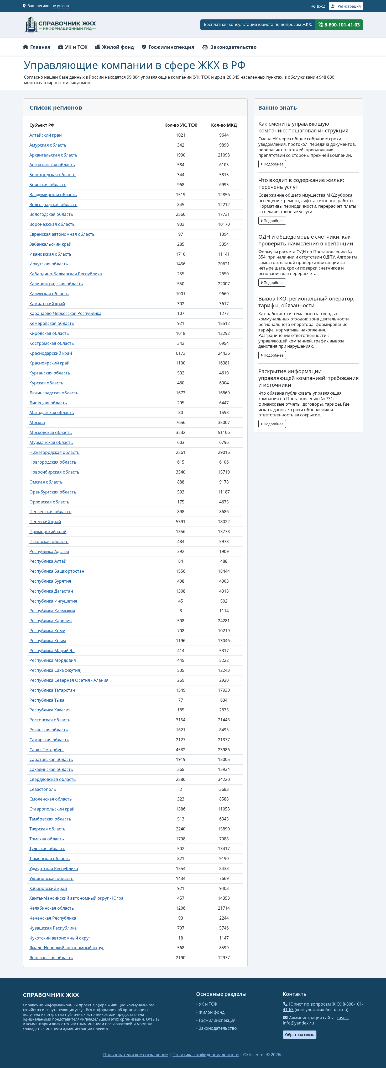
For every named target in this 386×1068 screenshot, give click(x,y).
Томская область (46, 839)
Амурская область (48, 145)
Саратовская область (51, 759)
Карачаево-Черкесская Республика (65, 313)
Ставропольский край (52, 809)
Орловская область (49, 502)
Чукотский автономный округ (59, 938)
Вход (320, 6)
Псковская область (49, 541)
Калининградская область (56, 284)
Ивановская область (50, 254)
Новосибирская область (54, 472)
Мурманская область (51, 442)
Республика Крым (47, 640)
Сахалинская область (51, 769)
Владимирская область (53, 194)
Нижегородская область (54, 452)
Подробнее (273, 164)
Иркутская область (48, 264)
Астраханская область (52, 165)
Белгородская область (52, 175)
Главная (39, 47)
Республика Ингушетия (53, 601)
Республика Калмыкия (52, 611)
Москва (37, 422)
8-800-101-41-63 (341, 25)
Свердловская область (52, 779)
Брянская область (47, 184)
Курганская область (49, 373)
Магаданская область (51, 412)
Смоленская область (50, 799)
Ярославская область (51, 957)
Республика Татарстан (52, 690)
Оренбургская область (52, 492)
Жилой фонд (117, 47)
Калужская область (49, 294)
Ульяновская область (51, 878)
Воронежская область (52, 224)
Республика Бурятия (50, 581)
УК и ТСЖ (75, 47)
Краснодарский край (50, 353)
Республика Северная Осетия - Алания (68, 680)
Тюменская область (49, 858)
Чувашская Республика (53, 928)
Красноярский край (49, 363)
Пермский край (45, 521)
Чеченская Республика (52, 918)
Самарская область (49, 740)
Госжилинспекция (170, 47)
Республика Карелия (50, 621)
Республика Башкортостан (56, 571)
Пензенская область (50, 511)
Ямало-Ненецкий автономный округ (66, 948)
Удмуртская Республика (53, 868)
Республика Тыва (46, 700)
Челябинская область (51, 908)
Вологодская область (51, 214)
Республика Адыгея (49, 551)
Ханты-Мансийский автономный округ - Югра (76, 898)
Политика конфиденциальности (206, 1055)
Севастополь (42, 789)
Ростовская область (50, 720)
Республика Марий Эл (52, 650)
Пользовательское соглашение (135, 1055)
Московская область (50, 432)
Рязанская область (48, 730)
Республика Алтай (47, 561)
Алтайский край (45, 135)
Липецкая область (48, 403)
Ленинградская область (54, 393)
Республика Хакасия (50, 710)
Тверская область (47, 829)
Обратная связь (299, 1034)
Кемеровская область (51, 323)
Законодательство (233, 47)
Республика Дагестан (51, 591)
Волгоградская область (53, 204)
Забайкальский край (50, 244)
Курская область (46, 383)
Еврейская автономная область (62, 234)
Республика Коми (47, 631)
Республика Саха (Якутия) (55, 670)
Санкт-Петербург (46, 750)
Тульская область (47, 848)
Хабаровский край (48, 888)
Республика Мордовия (52, 660)
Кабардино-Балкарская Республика (65, 274)
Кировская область (49, 333)
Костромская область (51, 343)
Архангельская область (53, 155)
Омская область (46, 482)
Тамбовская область (50, 819)
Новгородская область (52, 462)
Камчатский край (47, 304)
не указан (60, 5)
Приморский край (47, 531)
